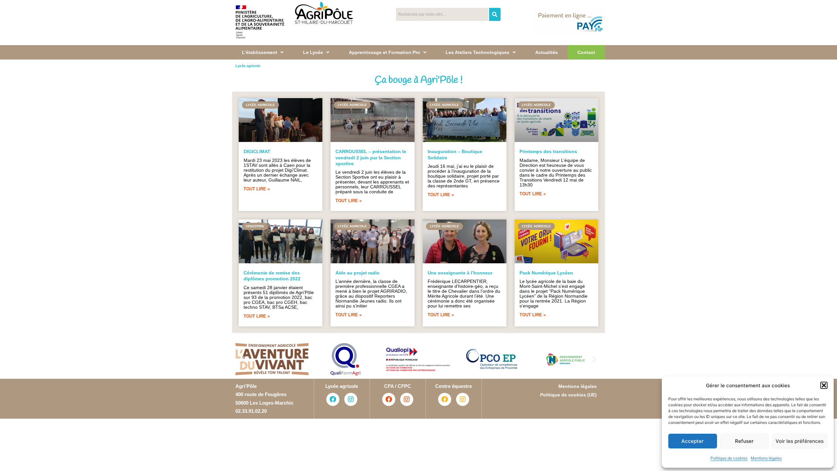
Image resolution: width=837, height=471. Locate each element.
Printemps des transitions (548, 151)
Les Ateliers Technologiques (477, 52)
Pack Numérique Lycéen (546, 272)
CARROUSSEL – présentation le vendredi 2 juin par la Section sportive (370, 157)
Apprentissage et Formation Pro (384, 52)
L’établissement (259, 52)
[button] (824, 385)
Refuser (744, 441)
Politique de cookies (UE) (568, 394)
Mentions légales (766, 458)
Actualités (546, 52)
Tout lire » (257, 188)
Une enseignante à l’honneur (460, 272)
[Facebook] (332, 399)
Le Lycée (313, 52)
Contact (586, 52)
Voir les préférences (800, 441)
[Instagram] (350, 399)
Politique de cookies (728, 458)
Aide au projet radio (357, 272)
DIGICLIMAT (257, 151)
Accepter (692, 441)
